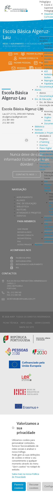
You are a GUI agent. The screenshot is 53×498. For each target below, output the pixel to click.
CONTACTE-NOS (25, 174)
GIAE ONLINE (22, 229)
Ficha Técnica (10, 322)
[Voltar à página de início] (15, 8)
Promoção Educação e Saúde (44, 166)
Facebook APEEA (23, 258)
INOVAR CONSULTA (28, 58)
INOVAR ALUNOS (24, 232)
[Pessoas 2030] (16, 351)
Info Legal (26, 322)
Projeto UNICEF (48, 219)
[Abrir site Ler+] (26, 377)
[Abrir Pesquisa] (22, 10)
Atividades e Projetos (29, 212)
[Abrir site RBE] (26, 392)
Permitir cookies (18, 486)
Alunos (38, 89)
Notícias (39, 129)
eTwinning (44, 141)
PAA (19, 241)
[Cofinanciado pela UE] (26, 364)
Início (5, 43)
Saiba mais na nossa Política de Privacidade (25, 475)
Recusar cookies (34, 486)
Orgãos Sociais (47, 119)
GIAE (16, 53)
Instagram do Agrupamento (29, 264)
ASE (46, 71)
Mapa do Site (26, 327)
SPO (46, 62)
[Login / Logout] (26, 10)
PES (46, 181)
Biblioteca (39, 126)
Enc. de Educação (43, 99)
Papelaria (48, 83)
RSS (17, 267)
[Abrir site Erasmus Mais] (26, 406)
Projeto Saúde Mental (47, 187)
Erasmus (43, 145)
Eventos (38, 244)
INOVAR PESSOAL (22, 62)
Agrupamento (17, 43)
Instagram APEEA (23, 261)
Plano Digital (45, 148)
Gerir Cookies (42, 322)
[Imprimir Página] (26, 140)
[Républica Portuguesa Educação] (26, 338)
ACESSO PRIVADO (24, 244)
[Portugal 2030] (40, 351)
